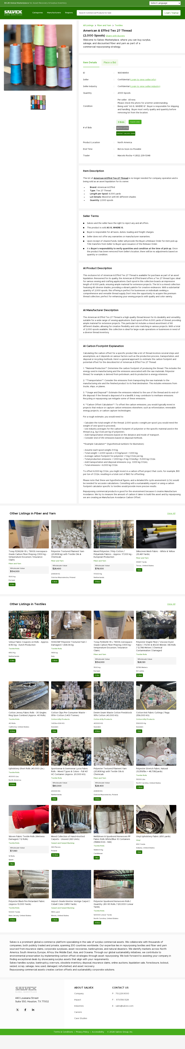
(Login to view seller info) (143, 80)
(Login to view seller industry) (145, 86)
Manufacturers (54, 13)
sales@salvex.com (124, 1006)
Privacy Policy (82, 1032)
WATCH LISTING (122, 128)
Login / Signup (172, 13)
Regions (69, 13)
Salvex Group (122, 1032)
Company (79, 994)
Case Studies (80, 1018)
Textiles (119, 26)
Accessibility (98, 1032)
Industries (79, 1006)
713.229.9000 (122, 994)
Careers (78, 1012)
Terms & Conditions (63, 1032)
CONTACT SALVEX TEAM (126, 133)
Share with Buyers (115, 36)
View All (171, 514)
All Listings (88, 26)
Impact (77, 1000)
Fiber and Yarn (104, 26)
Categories (37, 13)
